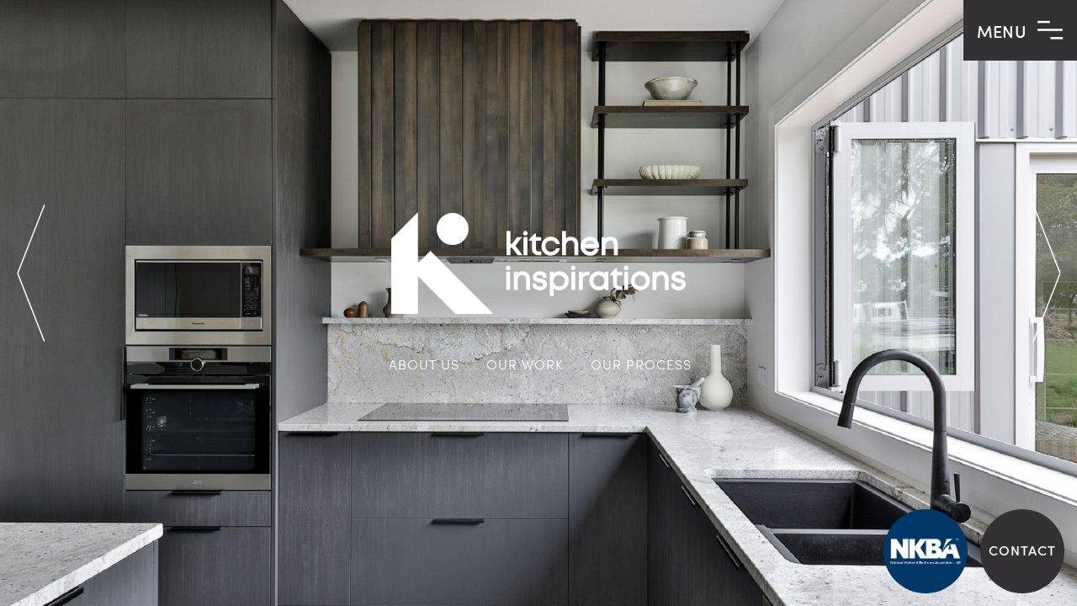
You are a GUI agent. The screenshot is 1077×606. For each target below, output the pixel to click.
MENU (1004, 30)
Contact (1022, 549)
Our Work (525, 363)
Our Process (641, 363)
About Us (424, 363)
